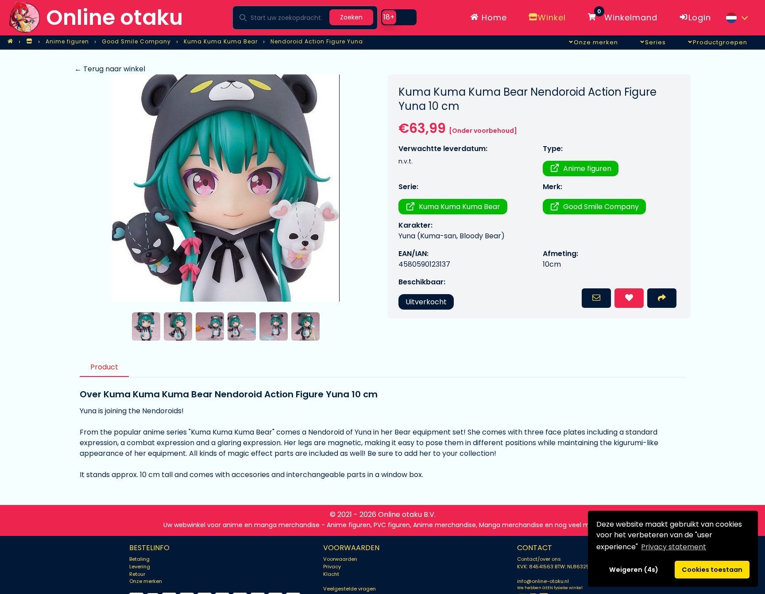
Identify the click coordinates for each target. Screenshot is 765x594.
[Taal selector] (736, 18)
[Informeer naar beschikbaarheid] (596, 298)
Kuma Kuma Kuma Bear (459, 207)
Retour (137, 574)
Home (493, 17)
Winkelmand (627, 16)
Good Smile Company (601, 207)
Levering (139, 566)
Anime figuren (587, 168)
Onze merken (145, 581)
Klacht (331, 574)
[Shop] (29, 41)
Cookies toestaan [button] (712, 569)
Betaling (139, 559)
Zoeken (351, 17)
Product (104, 367)
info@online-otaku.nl (543, 581)
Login (699, 17)
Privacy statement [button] (673, 547)
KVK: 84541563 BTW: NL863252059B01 (563, 566)
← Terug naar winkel (109, 69)
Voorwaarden (340, 559)
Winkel (552, 17)
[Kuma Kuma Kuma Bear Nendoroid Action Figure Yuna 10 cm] (225, 188)
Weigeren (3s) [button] (634, 569)
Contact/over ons (539, 559)
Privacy (332, 566)
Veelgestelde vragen (349, 588)
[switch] (399, 17)
